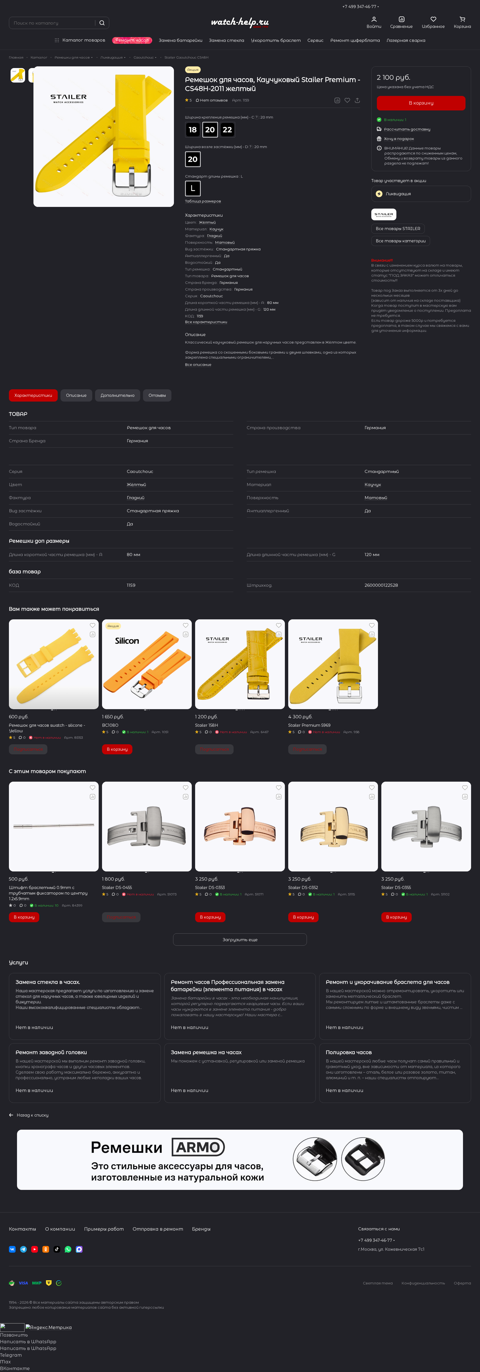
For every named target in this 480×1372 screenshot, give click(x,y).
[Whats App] (68, 1249)
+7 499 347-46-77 (359, 6)
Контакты (22, 1229)
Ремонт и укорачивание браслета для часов (388, 982)
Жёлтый (207, 222)
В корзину (421, 103)
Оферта (462, 1283)
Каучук (216, 229)
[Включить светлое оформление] (469, 6)
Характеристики (33, 395)
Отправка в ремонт (158, 1229)
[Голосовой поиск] (89, 23)
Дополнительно (118, 395)
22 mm (227, 129)
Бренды (201, 1229)
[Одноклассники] (45, 1249)
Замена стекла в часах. (48, 982)
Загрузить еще (240, 939)
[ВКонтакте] (12, 1249)
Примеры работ (104, 1229)
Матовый (225, 242)
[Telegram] (23, 1249)
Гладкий (214, 235)
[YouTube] (34, 1249)
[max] (79, 1249)
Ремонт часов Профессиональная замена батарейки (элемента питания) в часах (228, 985)
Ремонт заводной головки (51, 1052)
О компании (60, 1229)
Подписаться (28, 749)
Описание (76, 395)
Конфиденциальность (423, 1283)
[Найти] (102, 23)
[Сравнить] (337, 100)
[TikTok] (57, 1249)
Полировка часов (349, 1052)
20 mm (210, 129)
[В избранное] (347, 100)
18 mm (193, 129)
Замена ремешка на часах (206, 1052)
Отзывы (157, 395)
